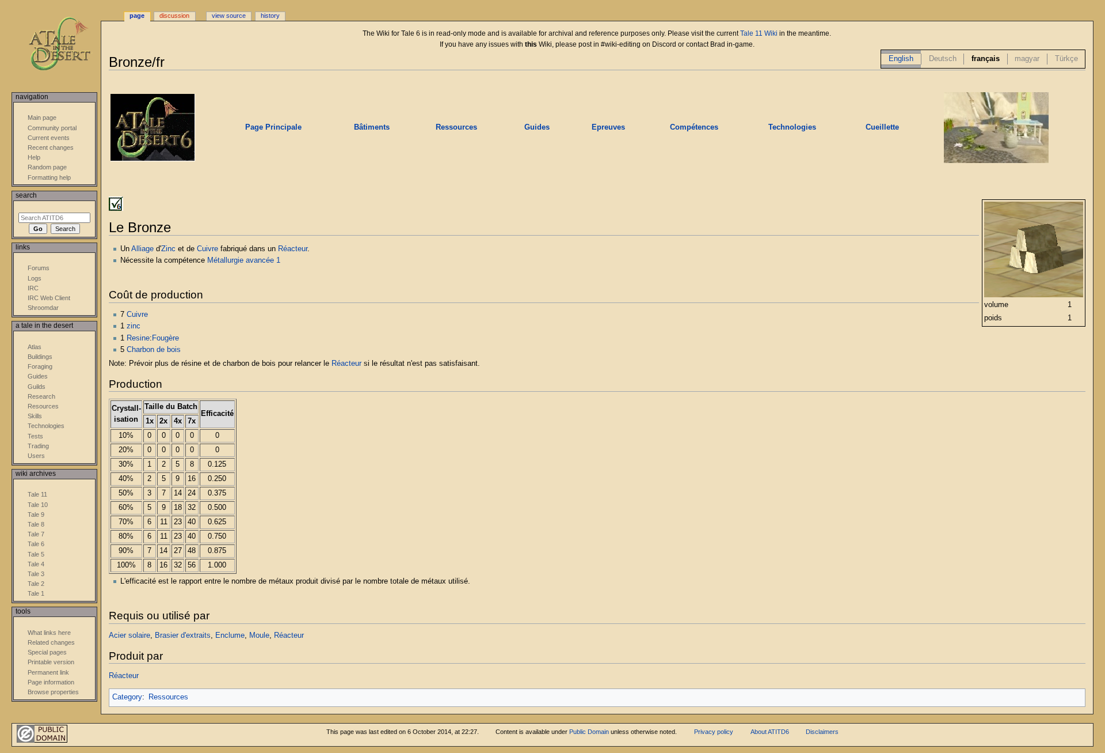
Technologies (46, 425)
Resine (138, 338)
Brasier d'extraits (183, 635)
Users (36, 455)
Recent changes (51, 147)
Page (136, 15)
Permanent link (48, 672)
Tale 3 (36, 573)
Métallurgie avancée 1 (243, 260)
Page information (51, 682)
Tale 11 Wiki (759, 33)
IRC (33, 288)
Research (41, 396)
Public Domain (589, 731)
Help (34, 157)
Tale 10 (38, 504)
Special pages (47, 652)
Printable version (51, 662)
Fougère (165, 338)
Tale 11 (37, 494)
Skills (35, 416)
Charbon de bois (154, 350)
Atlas (34, 346)
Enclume (230, 635)
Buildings (40, 356)
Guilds (36, 386)
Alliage (142, 249)
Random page (47, 167)
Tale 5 (36, 554)
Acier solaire (129, 635)
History (270, 15)
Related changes (51, 642)
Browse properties (53, 691)
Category (127, 697)
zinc (133, 326)
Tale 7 (36, 534)
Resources (43, 406)
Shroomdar (43, 307)
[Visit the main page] (67, 44)
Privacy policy (713, 731)
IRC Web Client (49, 297)
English (901, 59)
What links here (49, 632)
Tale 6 (36, 543)
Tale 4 (36, 564)
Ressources (168, 697)
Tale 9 (36, 514)
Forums (38, 267)
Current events (49, 137)
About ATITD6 (769, 731)
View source (229, 15)
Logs (34, 278)
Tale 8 (36, 524)
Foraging (40, 366)
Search (26, 195)
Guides (38, 376)
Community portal (52, 127)
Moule (259, 635)
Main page (42, 117)
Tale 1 (36, 593)
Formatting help (49, 177)
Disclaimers (822, 731)
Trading (38, 445)
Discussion (174, 15)
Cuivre (207, 249)
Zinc (168, 249)
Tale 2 (36, 583)
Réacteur (292, 249)
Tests (35, 436)
